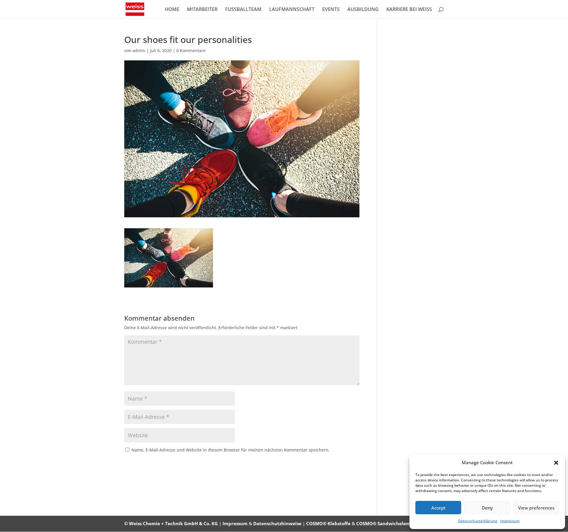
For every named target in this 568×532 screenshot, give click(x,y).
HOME (172, 9)
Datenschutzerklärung (477, 520)
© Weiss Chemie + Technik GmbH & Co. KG (171, 523)
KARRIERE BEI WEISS (409, 9)
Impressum (509, 520)
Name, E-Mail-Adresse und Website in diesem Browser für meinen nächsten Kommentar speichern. (230, 450)
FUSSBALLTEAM (243, 9)
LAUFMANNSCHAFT (291, 9)
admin (139, 50)
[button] (556, 463)
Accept (438, 508)
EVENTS (331, 9)
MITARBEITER (202, 9)
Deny (487, 508)
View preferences (536, 508)
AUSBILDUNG (363, 9)
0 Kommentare (191, 50)
